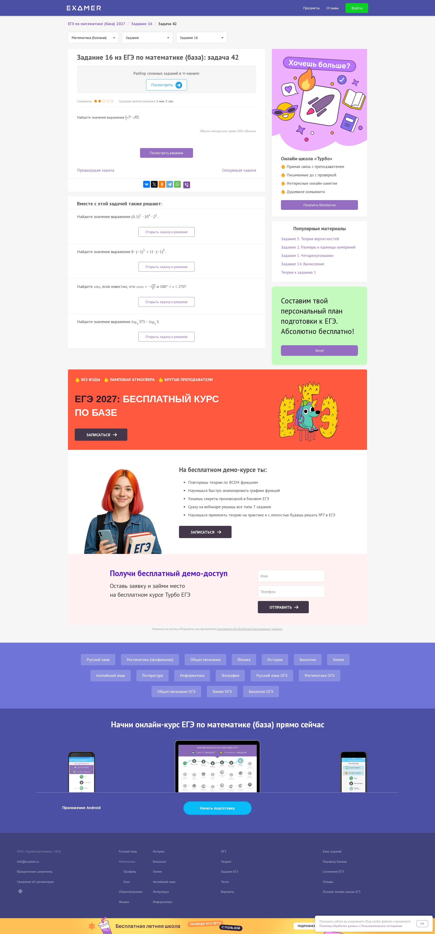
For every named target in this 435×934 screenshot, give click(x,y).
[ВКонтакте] (146, 184)
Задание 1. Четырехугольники (307, 255)
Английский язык (110, 675)
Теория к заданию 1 (298, 272)
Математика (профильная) (150, 659)
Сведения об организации (35, 882)
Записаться (98, 434)
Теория (226, 862)
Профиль (129, 871)
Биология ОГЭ (261, 691)
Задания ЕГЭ (229, 871)
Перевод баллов (335, 862)
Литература (152, 675)
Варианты (227, 892)
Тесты (225, 882)
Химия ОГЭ (222, 691)
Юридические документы (35, 871)
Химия (338, 659)
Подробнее (306, 926)
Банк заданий (332, 851)
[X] (154, 184)
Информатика (192, 675)
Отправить (281, 607)
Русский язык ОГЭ (272, 675)
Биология (308, 659)
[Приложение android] (20, 892)
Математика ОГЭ (319, 675)
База (126, 882)
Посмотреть (162, 84)
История (275, 659)
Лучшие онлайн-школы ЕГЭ (341, 892)
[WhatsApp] (177, 184)
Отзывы (328, 882)
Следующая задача (239, 170)
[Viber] (186, 185)
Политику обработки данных (338, 926)
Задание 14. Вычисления (302, 263)
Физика (243, 659)
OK (422, 924)
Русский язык (98, 659)
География (230, 675)
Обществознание (205, 659)
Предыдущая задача (95, 170)
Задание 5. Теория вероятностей (310, 238)
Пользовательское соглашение (381, 926)
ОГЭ (223, 851)
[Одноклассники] (162, 184)
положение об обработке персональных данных (249, 629)
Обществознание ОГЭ (176, 691)
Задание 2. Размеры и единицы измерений (318, 247)
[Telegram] (169, 184)
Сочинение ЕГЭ (333, 871)
